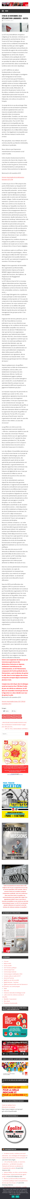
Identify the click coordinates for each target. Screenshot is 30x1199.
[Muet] (23, 1054)
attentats (8, 715)
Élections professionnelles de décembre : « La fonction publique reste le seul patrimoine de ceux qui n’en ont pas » (15, 1181)
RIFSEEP (19, 717)
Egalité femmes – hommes (11, 982)
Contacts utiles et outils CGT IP (12, 976)
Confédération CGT (10, 1149)
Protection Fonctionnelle (10, 1003)
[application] (15, 1048)
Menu (6, 11)
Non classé (7, 1001)
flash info (6, 990)
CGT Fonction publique (10, 967)
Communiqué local (9, 970)
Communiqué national (10, 972)
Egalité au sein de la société (11, 980)
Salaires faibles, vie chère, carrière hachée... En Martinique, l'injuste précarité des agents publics (15, 1174)
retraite (14, 717)
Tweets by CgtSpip (7, 1105)
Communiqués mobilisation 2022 (13, 974)
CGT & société (7, 965)
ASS (3, 715)
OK (13, 1196)
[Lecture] (4, 1054)
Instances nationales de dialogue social (14, 993)
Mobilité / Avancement (10, 999)
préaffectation (16, 715)
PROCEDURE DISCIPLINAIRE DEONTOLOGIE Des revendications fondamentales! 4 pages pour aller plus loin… (14, 725)
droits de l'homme (9, 978)
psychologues (6, 717)
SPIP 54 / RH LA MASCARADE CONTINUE (16, 729)
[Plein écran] (26, 1054)
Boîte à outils (7, 963)
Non (17, 1196)
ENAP (5, 988)
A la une (6, 961)
